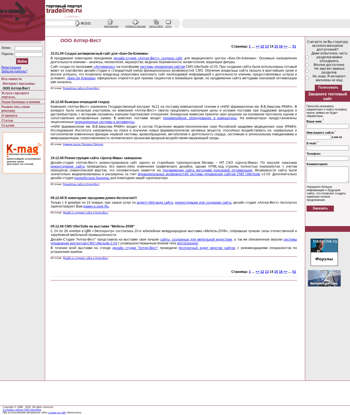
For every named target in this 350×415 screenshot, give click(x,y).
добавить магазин (135, 26)
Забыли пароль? (14, 71)
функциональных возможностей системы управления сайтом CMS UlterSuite (199, 174)
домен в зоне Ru (96, 206)
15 (276, 46)
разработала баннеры (92, 178)
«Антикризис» (104, 67)
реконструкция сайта (68, 166)
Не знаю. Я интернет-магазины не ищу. (329, 78)
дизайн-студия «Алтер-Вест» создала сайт (148, 58)
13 (267, 46)
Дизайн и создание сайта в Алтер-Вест (85, 212)
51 (294, 46)
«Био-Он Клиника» (81, 78)
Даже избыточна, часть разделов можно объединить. (329, 57)
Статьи (7, 120)
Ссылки (7, 125)
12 (262, 46)
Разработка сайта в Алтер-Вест (81, 88)
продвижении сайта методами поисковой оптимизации (208, 170)
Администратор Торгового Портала (83, 144)
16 (281, 46)
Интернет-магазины (19, 84)
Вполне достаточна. (329, 65)
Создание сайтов (13, 409)
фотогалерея (187, 243)
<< (257, 46)
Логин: (6, 48)
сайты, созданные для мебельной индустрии (196, 239)
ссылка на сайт (57, 412)
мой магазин (111, 26)
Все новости (11, 79)
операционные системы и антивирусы (105, 122)
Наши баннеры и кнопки (20, 102)
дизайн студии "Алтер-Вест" (135, 248)
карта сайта (156, 26)
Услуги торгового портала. (15, 95)
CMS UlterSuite (32, 409)
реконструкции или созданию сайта (203, 202)
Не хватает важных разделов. (329, 70)
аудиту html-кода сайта (155, 202)
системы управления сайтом (162, 67)
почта (168, 26)
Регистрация (11, 67)
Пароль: (8, 54)
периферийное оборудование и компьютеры (200, 118)
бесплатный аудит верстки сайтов (207, 248)
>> (285, 46)
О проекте (9, 116)
